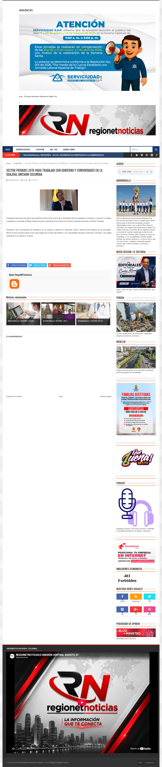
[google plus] (156, 155)
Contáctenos (149, 763)
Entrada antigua (105, 396)
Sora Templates (22, 762)
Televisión (40, 149)
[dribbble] (146, 155)
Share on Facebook (19, 265)
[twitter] (136, 155)
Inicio (7, 149)
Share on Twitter (40, 265)
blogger (52, 762)
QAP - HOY (53, 149)
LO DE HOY (34, 180)
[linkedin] (151, 155)
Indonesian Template (36, 762)
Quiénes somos (69, 149)
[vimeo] (141, 155)
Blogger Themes (63, 762)
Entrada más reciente (14, 396)
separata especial (23, 149)
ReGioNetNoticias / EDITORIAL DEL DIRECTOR (44, 155)
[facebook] (131, 155)
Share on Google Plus (62, 265)
